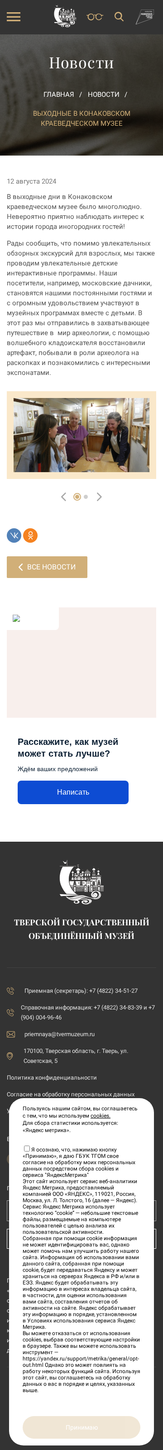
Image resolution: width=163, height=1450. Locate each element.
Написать (73, 792)
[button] (77, 497)
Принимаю (82, 1427)
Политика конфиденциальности (52, 1077)
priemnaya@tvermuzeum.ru (59, 1034)
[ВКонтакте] (14, 535)
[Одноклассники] (30, 535)
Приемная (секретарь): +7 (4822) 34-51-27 (81, 990)
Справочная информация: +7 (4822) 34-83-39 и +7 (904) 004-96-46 (88, 1012)
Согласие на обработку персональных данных (70, 1094)
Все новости (51, 567)
